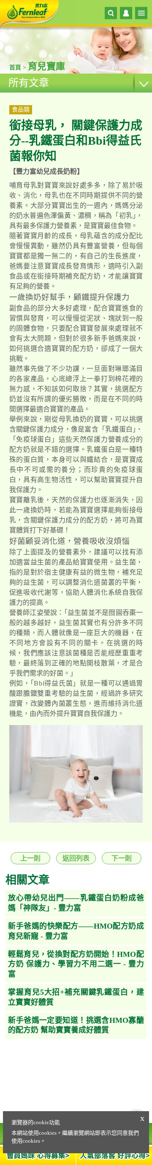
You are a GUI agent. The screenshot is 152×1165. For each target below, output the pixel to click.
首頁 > (18, 67)
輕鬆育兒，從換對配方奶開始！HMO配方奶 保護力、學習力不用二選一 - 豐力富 (76, 964)
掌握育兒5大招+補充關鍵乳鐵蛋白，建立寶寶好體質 (76, 997)
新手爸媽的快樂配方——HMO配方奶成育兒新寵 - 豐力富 (76, 931)
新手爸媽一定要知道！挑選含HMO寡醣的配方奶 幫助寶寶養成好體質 (76, 1025)
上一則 (30, 858)
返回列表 (76, 858)
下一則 (121, 858)
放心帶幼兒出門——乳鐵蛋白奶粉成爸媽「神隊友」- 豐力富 (76, 903)
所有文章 (28, 82)
